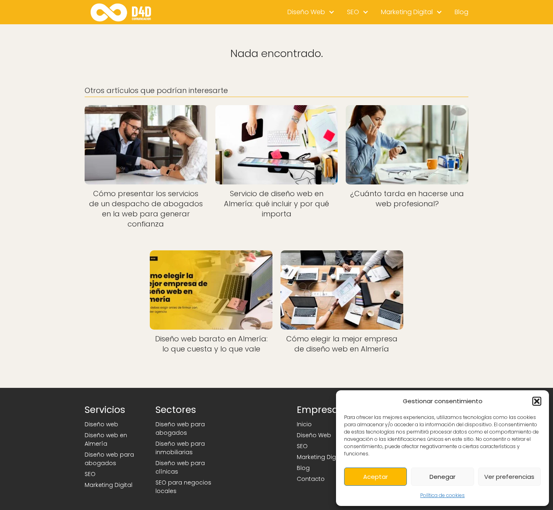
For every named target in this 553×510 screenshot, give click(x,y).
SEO (353, 12)
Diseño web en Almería (106, 439)
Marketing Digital (407, 12)
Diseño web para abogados (109, 459)
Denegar (442, 476)
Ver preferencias (509, 476)
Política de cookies (442, 495)
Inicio (304, 424)
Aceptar (375, 476)
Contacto (311, 479)
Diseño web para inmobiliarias (180, 448)
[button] (537, 401)
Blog (461, 12)
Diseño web (101, 424)
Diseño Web (306, 12)
